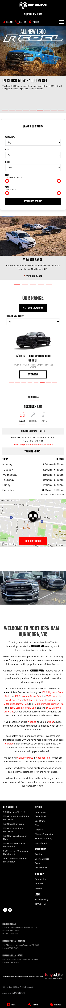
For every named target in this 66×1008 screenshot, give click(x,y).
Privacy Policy (41, 899)
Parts (37, 863)
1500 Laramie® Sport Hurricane (13, 830)
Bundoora (33, 397)
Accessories (43, 757)
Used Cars (40, 820)
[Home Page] (33, 5)
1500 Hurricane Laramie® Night (15, 837)
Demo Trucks (41, 816)
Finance (39, 829)
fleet (51, 721)
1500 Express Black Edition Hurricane (16, 818)
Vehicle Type (10, 137)
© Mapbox (60, 545)
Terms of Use (41, 903)
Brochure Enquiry (43, 838)
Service (38, 854)
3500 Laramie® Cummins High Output (15, 860)
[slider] (7, 181)
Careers (38, 887)
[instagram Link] (10, 910)
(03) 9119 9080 (14, 962)
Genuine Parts (25, 757)
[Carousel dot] (17, 284)
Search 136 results (33, 201)
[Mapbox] (9, 544)
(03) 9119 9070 (14, 948)
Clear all (33, 132)
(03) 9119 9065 (36, 441)
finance (32, 721)
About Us (39, 883)
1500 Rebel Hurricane (13, 823)
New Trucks (40, 812)
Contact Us (40, 879)
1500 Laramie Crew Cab (28, 696)
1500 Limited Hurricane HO (48, 703)
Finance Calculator (44, 834)
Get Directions (33, 541)
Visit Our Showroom (33, 307)
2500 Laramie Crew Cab (22, 707)
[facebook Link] (5, 910)
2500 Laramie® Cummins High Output (15, 853)
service (9, 743)
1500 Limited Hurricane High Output (14, 845)
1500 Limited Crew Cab (15, 703)
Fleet (37, 825)
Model (7, 162)
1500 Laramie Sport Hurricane (39, 699)
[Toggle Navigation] (61, 22)
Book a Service (42, 858)
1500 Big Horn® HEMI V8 (14, 812)
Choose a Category (15, 315)
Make (7, 149)
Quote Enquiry (42, 842)
